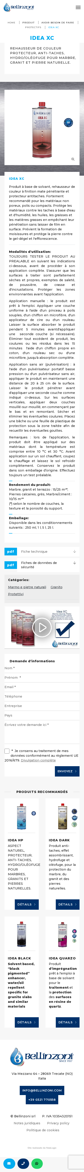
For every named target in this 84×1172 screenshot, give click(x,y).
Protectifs (33, 27)
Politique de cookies (42, 1130)
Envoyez (66, 771)
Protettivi (16, 594)
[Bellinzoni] (18, 7)
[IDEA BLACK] (21, 933)
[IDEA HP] (21, 815)
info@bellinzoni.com (42, 1090)
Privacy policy (58, 1123)
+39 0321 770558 (42, 1099)
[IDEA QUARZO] (62, 933)
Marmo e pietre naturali (27, 587)
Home (11, 22)
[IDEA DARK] (62, 815)
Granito (56, 587)
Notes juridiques (27, 1123)
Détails (25, 904)
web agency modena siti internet (42, 1148)
